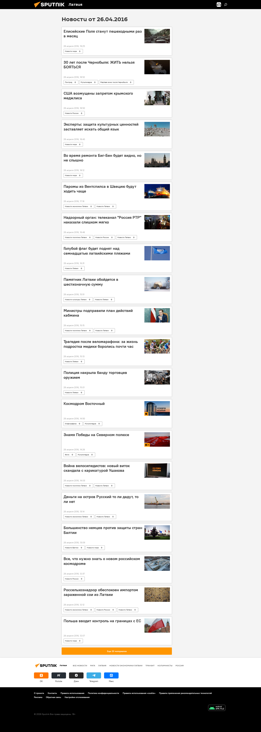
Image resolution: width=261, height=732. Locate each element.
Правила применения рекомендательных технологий (185, 693)
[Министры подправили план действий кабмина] (157, 315)
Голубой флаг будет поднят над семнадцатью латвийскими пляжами (97, 251)
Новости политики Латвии (76, 237)
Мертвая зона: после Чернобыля (114, 82)
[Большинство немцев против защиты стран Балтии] (157, 532)
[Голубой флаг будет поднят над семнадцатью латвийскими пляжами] (157, 253)
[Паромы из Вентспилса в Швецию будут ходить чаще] (157, 191)
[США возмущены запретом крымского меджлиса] (157, 98)
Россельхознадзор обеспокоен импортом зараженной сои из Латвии (101, 592)
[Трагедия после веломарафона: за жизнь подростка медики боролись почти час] (157, 346)
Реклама (38, 697)
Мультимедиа (86, 82)
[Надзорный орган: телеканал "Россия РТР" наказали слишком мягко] (157, 222)
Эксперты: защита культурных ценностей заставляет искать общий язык (101, 126)
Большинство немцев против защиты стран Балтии (103, 530)
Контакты (52, 693)
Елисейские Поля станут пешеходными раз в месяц (103, 33)
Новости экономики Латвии (76, 206)
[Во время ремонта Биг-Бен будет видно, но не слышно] (157, 160)
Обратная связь (53, 697)
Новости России (72, 113)
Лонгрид (68, 82)
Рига (92, 665)
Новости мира (71, 51)
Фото (67, 454)
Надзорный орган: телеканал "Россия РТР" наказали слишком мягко (102, 220)
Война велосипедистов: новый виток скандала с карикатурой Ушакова (97, 468)
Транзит (150, 665)
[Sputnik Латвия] (50, 8)
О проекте (39, 693)
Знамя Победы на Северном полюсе (96, 434)
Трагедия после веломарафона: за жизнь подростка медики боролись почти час (101, 344)
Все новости (80, 665)
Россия (180, 665)
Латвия (102, 665)
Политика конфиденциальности (103, 693)
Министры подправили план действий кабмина (98, 313)
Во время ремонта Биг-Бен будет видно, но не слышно (102, 158)
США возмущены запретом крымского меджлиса (98, 95)
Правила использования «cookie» (139, 693)
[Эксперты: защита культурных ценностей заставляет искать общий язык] (157, 129)
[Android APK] (216, 708)
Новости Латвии (103, 206)
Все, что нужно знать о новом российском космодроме (102, 561)
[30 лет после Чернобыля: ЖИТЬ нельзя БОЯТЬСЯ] (157, 67)
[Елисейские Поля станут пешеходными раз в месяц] (157, 36)
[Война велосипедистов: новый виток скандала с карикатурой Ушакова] (157, 470)
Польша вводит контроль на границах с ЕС (102, 620)
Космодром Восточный (84, 403)
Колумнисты (165, 665)
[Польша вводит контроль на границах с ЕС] (157, 625)
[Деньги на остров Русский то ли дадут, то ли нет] (157, 501)
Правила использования (72, 693)
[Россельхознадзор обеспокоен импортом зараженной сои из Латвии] (157, 594)
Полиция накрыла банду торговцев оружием (95, 375)
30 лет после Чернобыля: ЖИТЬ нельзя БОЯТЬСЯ (99, 64)
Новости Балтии (71, 547)
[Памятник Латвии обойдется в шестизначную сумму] (157, 284)
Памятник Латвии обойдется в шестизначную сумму (91, 282)
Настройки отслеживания (77, 697)
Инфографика (70, 423)
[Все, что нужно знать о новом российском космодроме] (157, 563)
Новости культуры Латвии (76, 299)
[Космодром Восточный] (157, 408)
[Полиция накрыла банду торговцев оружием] (157, 377)
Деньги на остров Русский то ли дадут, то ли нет (101, 499)
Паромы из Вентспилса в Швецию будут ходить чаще (100, 189)
